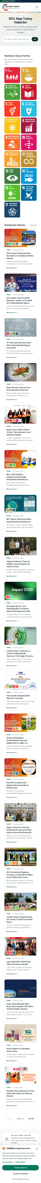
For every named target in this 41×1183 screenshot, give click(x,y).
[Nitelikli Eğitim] (29, 92)
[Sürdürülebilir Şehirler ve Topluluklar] (12, 159)
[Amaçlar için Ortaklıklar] (12, 210)
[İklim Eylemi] (12, 176)
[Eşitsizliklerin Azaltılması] (29, 142)
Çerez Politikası (7, 1162)
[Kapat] (37, 1149)
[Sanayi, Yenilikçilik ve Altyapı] (12, 142)
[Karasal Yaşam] (12, 193)
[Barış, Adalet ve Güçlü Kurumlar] (29, 193)
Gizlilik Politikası (20, 1162)
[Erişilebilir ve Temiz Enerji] (12, 126)
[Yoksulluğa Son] (12, 75)
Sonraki (31, 1119)
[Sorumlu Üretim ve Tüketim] (29, 159)
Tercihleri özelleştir (20, 1174)
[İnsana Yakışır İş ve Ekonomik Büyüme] (29, 126)
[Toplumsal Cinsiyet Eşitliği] (12, 109)
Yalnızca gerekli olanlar (20, 1179)
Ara (35, 39)
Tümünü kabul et (20, 1168)
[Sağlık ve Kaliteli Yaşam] (12, 92)
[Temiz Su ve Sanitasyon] (29, 109)
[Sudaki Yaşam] (29, 176)
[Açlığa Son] (29, 75)
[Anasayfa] (11, 7)
